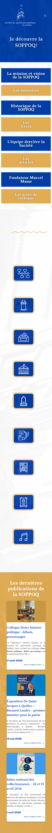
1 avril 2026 (14, 812)
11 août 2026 (14, 660)
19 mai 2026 (14, 738)
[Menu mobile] (45, 15)
